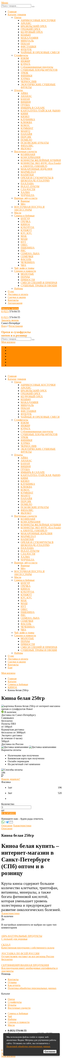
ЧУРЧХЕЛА (27, 195)
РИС (23, 250)
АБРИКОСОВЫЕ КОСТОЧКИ (38, 20)
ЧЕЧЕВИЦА (28, 262)
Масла (17, 212)
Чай (10, 1016)
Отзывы (12, 982)
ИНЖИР (25, 61)
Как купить (14, 985)
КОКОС (25, 125)
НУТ (23, 241)
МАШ (24, 239)
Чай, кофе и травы (24, 268)
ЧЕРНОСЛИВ (29, 81)
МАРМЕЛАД (28, 172)
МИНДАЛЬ (27, 40)
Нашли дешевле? (10, 779)
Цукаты (18, 90)
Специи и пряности (25, 271)
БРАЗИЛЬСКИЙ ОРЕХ (34, 26)
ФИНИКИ (26, 75)
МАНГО (25, 131)
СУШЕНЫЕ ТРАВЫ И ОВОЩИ (39, 285)
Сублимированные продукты (37, 67)
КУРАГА (25, 64)
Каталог (12, 681)
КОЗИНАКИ (28, 154)
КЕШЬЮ (26, 35)
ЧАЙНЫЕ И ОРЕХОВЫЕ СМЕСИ (40, 52)
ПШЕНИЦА (28, 247)
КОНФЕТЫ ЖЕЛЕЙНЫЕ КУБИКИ (41, 160)
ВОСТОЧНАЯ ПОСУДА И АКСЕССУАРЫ (29, 208)
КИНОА (25, 224)
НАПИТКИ (27, 174)
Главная (12, 11)
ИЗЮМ (25, 58)
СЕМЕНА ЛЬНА (30, 253)
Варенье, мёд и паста (25, 198)
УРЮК (24, 72)
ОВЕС (24, 244)
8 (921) (5, 311)
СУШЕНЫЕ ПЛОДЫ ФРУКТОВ (39, 69)
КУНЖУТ (26, 230)
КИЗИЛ (25, 116)
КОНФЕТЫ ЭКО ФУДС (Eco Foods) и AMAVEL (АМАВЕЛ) (41, 164)
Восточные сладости (25, 151)
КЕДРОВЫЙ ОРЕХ (32, 32)
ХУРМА (25, 78)
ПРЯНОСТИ (28, 279)
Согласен (50, 1051)
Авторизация (15, 303)
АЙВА (24, 93)
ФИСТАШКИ (28, 46)
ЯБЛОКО (26, 148)
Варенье (25, 201)
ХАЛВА (25, 192)
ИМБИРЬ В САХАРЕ (33, 107)
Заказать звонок (10, 308)
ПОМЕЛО (26, 139)
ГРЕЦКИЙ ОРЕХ (30, 29)
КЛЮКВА (26, 122)
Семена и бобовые (24, 215)
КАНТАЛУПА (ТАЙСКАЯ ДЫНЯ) (40, 110)
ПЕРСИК (26, 137)
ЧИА (23, 265)
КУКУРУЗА (27, 227)
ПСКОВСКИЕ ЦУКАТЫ (35, 142)
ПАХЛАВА (27, 183)
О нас (11, 291)
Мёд (23, 204)
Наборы (18, 288)
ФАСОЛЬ (26, 259)
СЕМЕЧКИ (27, 256)
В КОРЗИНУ (8, 813)
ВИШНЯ (26, 102)
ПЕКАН (25, 43)
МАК (24, 236)
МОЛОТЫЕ (27, 274)
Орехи (17, 17)
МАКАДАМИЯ (29, 37)
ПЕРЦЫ (25, 276)
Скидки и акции (17, 297)
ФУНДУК (26, 49)
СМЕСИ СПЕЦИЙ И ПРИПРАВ (39, 282)
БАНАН (25, 99)
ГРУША (25, 104)
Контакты (13, 300)
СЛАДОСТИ (28, 189)
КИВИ (24, 113)
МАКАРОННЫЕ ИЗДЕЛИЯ (36, 169)
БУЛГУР (25, 218)
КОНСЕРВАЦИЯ (30, 157)
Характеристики (22, 825)
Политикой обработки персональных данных (28, 1046)
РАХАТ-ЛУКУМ (30, 186)
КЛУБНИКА (28, 119)
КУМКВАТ (27, 128)
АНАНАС (26, 96)
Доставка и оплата (18, 294)
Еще (10, 365)
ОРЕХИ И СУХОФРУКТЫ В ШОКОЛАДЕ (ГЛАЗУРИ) (37, 179)
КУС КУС (26, 233)
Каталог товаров (17, 14)
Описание (6, 825)
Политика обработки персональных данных (32, 988)
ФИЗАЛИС (27, 145)
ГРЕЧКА (26, 221)
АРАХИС (26, 23)
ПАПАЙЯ (26, 134)
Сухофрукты (21, 55)
